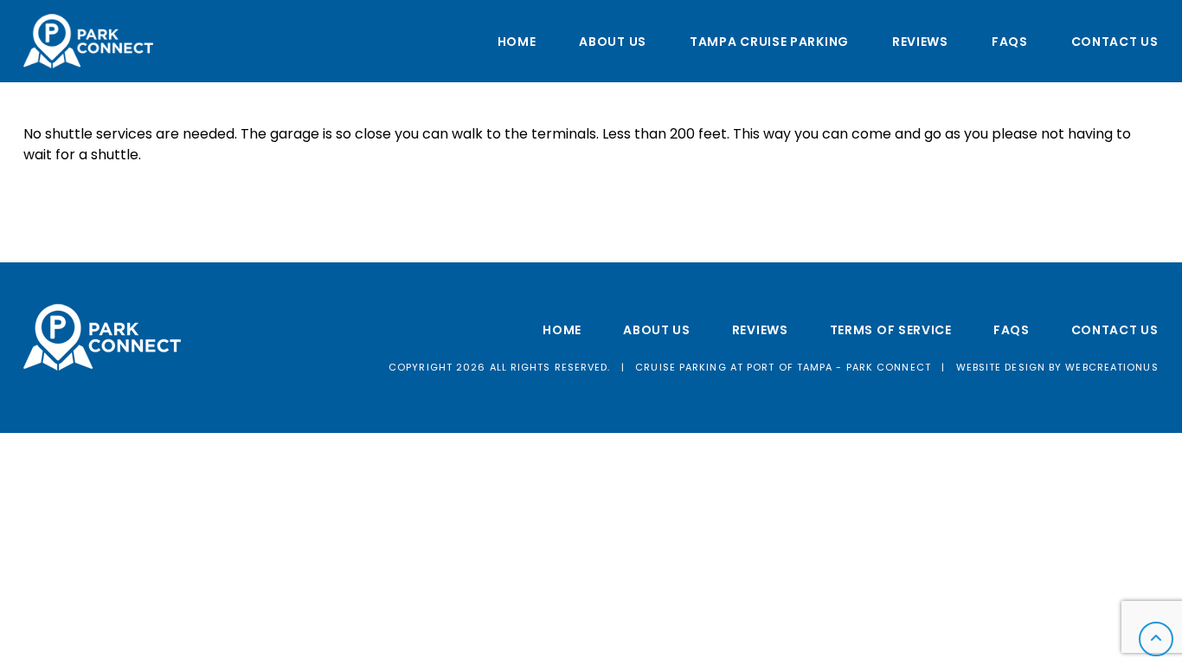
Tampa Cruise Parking (769, 41)
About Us (657, 330)
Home (517, 41)
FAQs (1010, 41)
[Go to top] (1156, 639)
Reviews (920, 41)
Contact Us (1115, 41)
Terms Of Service (891, 330)
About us (612, 41)
